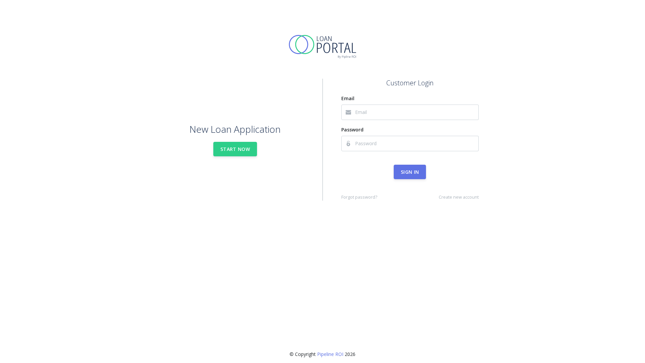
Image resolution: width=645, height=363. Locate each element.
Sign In (410, 172)
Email (347, 98)
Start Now (235, 149)
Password (352, 129)
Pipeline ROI (330, 354)
